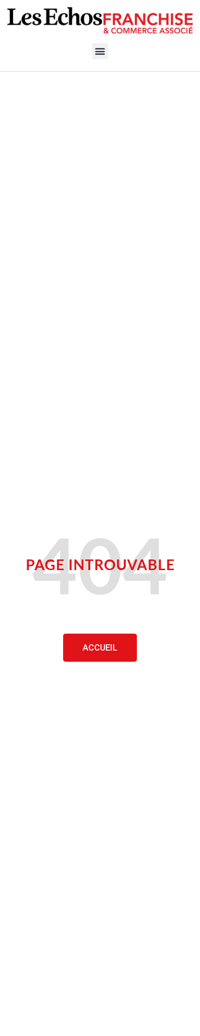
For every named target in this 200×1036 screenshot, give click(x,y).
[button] (100, 51)
